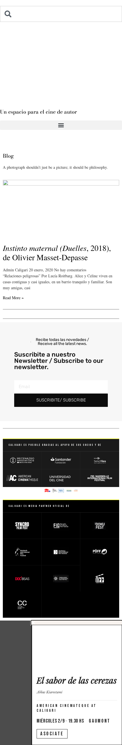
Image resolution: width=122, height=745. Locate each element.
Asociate (52, 734)
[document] (61, 683)
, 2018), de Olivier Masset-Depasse (57, 252)
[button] (61, 125)
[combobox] (61, 14)
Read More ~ (13, 297)
